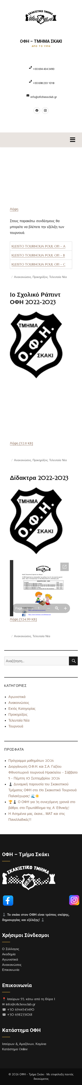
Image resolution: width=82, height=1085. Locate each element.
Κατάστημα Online (15, 1049)
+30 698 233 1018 (43, 83)
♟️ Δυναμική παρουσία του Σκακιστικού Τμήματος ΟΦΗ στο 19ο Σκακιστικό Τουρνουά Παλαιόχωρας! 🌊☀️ (42, 790)
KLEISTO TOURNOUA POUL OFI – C (38, 264)
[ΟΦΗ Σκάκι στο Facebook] (36, 110)
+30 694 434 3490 (43, 69)
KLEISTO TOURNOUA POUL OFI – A (38, 246)
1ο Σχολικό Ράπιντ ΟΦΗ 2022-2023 (35, 298)
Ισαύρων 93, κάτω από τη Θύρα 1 (31, 999)
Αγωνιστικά (16, 697)
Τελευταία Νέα (58, 277)
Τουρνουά (15, 726)
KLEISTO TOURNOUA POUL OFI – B (38, 255)
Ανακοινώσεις (22, 277)
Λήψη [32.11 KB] (21, 443)
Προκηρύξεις (40, 277)
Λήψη (14, 209)
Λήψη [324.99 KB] (23, 619)
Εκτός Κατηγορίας (22, 708)
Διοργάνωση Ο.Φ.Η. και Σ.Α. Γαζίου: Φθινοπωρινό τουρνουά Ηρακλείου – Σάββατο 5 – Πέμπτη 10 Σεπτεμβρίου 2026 (43, 772)
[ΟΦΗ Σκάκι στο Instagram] (45, 110)
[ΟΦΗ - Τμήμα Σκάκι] (41, 17)
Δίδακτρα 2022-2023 (39, 478)
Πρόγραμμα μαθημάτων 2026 (31, 760)
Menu (72, 140)
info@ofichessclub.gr (43, 97)
